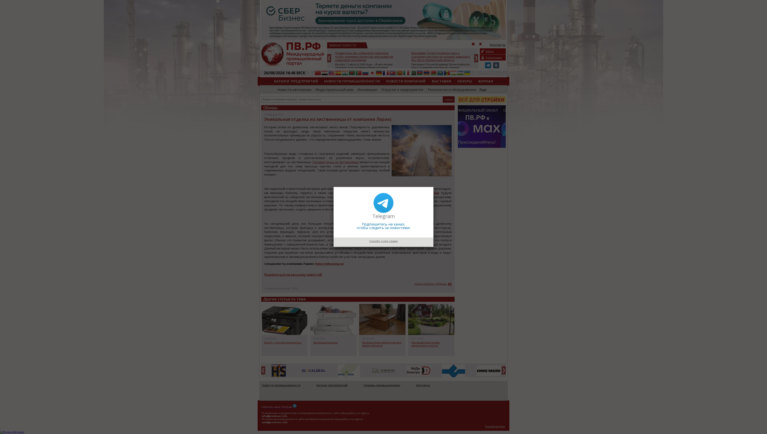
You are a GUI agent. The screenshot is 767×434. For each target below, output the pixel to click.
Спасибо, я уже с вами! (383, 241)
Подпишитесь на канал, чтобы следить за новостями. (383, 226)
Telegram (383, 216)
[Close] (433, 187)
